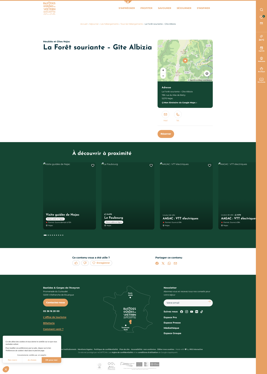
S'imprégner (127, 8)
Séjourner (184, 8)
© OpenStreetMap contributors (200, 80)
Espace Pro (170, 317)
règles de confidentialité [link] (122, 352)
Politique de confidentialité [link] (106, 349)
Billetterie (49, 323)
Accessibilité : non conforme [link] (143, 349)
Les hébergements (110, 24)
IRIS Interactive (196, 349)
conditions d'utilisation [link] (148, 352)
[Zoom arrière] (163, 76)
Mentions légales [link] (85, 349)
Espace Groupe (172, 333)
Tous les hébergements (131, 24)
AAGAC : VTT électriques (180, 218)
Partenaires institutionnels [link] (64, 349)
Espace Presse (172, 322)
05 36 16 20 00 (51, 311)
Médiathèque (171, 328)
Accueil (83, 24)
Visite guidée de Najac (62, 214)
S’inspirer (203, 8)
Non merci (12, 360)
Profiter (146, 8)
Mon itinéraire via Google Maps (179, 103)
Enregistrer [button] (103, 263)
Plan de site (124, 349)
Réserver (166, 134)
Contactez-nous (55, 302)
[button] (6, 369)
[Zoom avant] (163, 70)
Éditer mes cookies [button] (165, 349)
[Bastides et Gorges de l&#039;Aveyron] (49, 8)
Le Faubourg (113, 218)
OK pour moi (51, 360)
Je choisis (32, 360)
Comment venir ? (53, 329)
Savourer (164, 8)
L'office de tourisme (54, 317)
